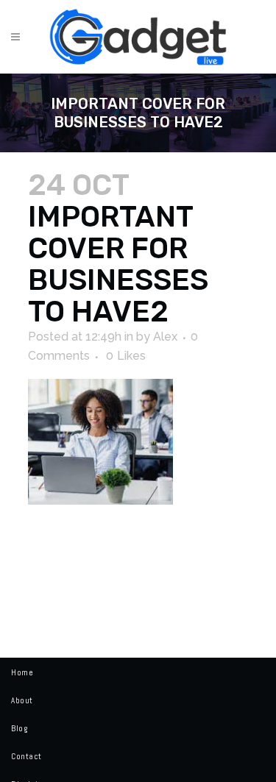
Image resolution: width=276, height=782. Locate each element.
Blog (19, 728)
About (22, 700)
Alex (165, 337)
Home (22, 672)
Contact (26, 756)
